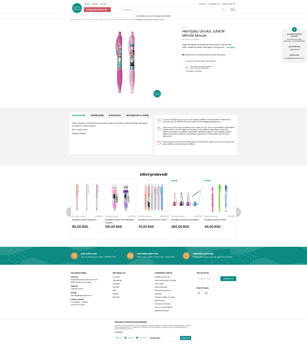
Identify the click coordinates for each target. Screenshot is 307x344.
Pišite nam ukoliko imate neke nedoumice (156, 257)
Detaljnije (231, 47)
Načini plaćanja (161, 287)
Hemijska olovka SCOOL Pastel (152, 219)
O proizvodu (78, 115)
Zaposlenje (117, 280)
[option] (153, 16)
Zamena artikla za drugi (164, 297)
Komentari (115, 115)
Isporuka (158, 294)
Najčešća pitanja (162, 310)
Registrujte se (228, 4)
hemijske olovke (126, 19)
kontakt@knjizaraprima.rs (294, 58)
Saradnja (116, 283)
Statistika (131, 338)
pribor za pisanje (111, 19)
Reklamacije (160, 300)
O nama (116, 277)
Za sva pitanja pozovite (92, 257)
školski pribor (98, 19)
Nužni (121, 338)
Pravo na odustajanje (163, 307)
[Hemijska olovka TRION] (219, 197)
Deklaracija (97, 115)
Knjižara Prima (76, 19)
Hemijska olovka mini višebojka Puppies (119, 221)
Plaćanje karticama (163, 290)
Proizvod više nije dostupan (200, 60)
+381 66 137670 (77, 289)
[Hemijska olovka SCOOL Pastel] (153, 197)
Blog (114, 290)
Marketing (143, 338)
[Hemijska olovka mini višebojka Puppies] (120, 197)
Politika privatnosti (162, 277)
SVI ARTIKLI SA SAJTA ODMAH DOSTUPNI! (153, 16)
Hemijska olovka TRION (215, 219)
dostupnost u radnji (137, 115)
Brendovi (116, 297)
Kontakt (116, 287)
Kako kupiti (159, 283)
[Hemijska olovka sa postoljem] (186, 197)
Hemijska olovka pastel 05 (84, 219)
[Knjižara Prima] (77, 8)
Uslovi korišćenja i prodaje (165, 280)
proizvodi (87, 19)
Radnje (115, 294)
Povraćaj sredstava (163, 304)
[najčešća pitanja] (186, 255)
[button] (174, 9)
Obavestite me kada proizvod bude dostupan (204, 54)
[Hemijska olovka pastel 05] (87, 197)
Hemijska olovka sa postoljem (185, 219)
